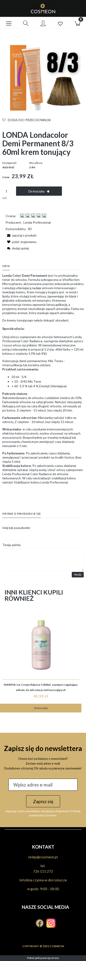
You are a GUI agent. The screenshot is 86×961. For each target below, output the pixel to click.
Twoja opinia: (11, 545)
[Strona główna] (43, 8)
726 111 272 (43, 871)
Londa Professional (37, 222)
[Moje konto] (43, 23)
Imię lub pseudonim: (16, 528)
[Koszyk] (77, 23)
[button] (8, 23)
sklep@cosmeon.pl (43, 857)
